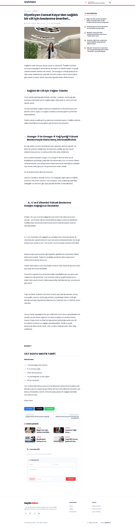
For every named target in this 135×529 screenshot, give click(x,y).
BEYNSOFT (108, 522)
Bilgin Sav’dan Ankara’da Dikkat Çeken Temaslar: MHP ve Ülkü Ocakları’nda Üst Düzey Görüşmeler (97, 20)
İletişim (71, 509)
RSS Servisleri (73, 511)
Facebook (29, 408)
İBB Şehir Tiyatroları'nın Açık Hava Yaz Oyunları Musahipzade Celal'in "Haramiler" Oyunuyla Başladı (98, 49)
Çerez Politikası (96, 511)
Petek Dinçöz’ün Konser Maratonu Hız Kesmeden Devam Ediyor (97, 27)
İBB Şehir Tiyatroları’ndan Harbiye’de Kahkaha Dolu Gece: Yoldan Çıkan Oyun (97, 34)
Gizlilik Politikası (96, 506)
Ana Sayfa (27, 11)
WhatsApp (50, 408)
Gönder (70, 479)
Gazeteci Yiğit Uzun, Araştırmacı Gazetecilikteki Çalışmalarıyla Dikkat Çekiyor (97, 42)
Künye (71, 506)
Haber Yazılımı (93, 522)
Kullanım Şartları (96, 509)
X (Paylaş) (39, 408)
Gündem (35, 11)
